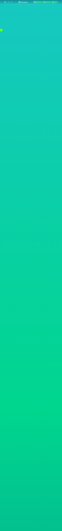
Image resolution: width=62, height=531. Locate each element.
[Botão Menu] (5, 2)
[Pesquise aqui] (12, 2)
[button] (1, 30)
